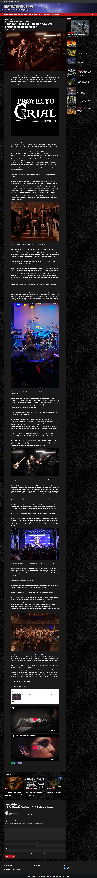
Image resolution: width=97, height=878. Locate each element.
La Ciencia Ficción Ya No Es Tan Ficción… (84, 52)
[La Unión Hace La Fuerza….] (71, 43)
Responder (12, 816)
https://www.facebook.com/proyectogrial (20, 681)
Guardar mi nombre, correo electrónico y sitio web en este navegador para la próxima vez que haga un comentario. (29, 853)
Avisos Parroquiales (33, 14)
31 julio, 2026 (53, 794)
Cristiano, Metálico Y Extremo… (77, 35)
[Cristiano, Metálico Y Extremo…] (80, 29)
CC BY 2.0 (51, 868)
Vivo (19, 14)
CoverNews (61, 876)
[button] (92, 15)
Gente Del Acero (55, 14)
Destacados (7, 19)
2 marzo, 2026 (83, 111)
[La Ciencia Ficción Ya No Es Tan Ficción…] (71, 52)
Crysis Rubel (42, 868)
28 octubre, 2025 (12, 29)
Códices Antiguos (46, 14)
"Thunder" (36, 868)
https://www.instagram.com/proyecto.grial (21, 686)
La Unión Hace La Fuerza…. (82, 42)
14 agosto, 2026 (11, 797)
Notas (15, 14)
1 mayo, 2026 (83, 62)
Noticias (6, 14)
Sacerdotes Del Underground (82, 61)
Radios (40, 14)
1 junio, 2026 (83, 53)
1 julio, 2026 (83, 44)
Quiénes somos (16, 1)
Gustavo (7, 29)
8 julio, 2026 (83, 93)
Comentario (7, 826)
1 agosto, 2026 (74, 36)
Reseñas (11, 14)
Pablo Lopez (11, 811)
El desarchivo (24, 14)
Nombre (7, 841)
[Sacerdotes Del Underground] (71, 61)
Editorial (76, 32)
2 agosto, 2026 (32, 795)
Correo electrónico (38, 842)
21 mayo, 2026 (83, 102)
